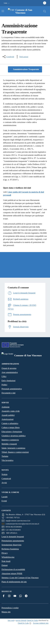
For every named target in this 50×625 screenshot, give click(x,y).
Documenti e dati (8, 393)
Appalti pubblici (8, 415)
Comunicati (6, 478)
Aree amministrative (10, 372)
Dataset (5, 565)
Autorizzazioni (7, 419)
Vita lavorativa (7, 460)
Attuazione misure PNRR (12, 573)
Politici (4, 385)
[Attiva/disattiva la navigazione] (2, 11)
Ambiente (5, 407)
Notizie (4, 474)
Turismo (5, 456)
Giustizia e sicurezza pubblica (14, 436)
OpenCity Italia (32, 620)
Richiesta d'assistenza (10, 549)
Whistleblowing (8, 557)
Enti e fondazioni (8, 380)
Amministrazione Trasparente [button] (26, 69)
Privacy (5, 553)
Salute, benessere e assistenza (13, 448)
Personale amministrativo (12, 389)
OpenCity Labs (23, 623)
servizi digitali (21, 620)
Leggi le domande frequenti (13, 537)
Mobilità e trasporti (9, 444)
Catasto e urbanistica (10, 423)
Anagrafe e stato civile (11, 411)
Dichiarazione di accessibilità (13, 569)
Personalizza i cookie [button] (10, 608)
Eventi (4, 501)
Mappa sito (6, 612)
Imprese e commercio (10, 440)
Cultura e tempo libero (11, 427)
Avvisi (4, 483)
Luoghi (4, 497)
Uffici (4, 376)
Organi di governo (9, 368)
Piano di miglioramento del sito (14, 582)
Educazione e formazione (12, 432)
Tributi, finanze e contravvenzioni (15, 452)
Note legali (6, 561)
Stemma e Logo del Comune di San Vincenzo (20, 578)
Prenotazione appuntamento (13, 541)
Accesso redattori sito (40, 623)
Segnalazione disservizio (11, 545)
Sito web (11, 620)
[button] (7, 3)
